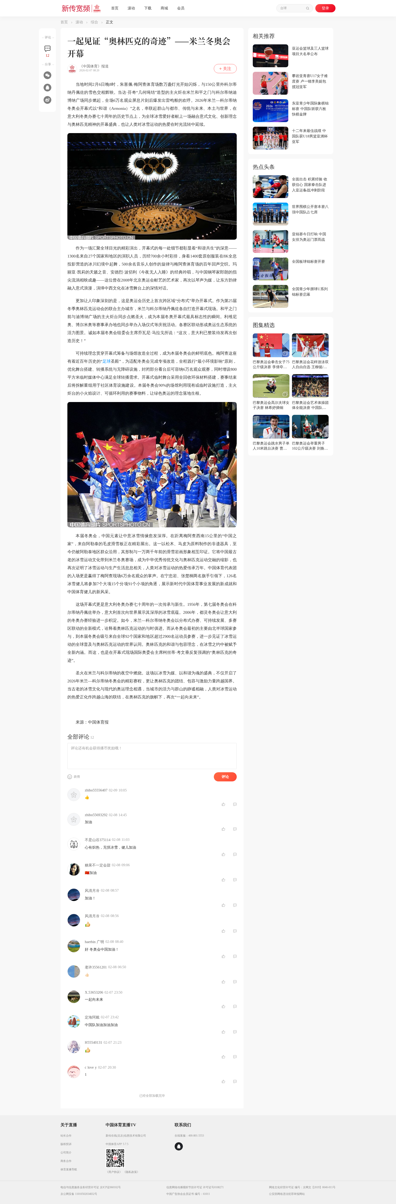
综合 (94, 22)
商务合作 (66, 1161)
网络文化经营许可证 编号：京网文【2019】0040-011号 (302, 1187)
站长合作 (66, 1135)
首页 (64, 22)
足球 (106, 361)
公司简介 (66, 1152)
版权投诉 (66, 1144)
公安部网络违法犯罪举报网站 (287, 1194)
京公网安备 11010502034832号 (78, 1194)
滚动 (79, 22)
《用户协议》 (114, 1172)
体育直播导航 (68, 1169)
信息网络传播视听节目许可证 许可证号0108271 (195, 1187)
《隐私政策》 (131, 1172)
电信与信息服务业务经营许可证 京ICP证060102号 (90, 1187)
